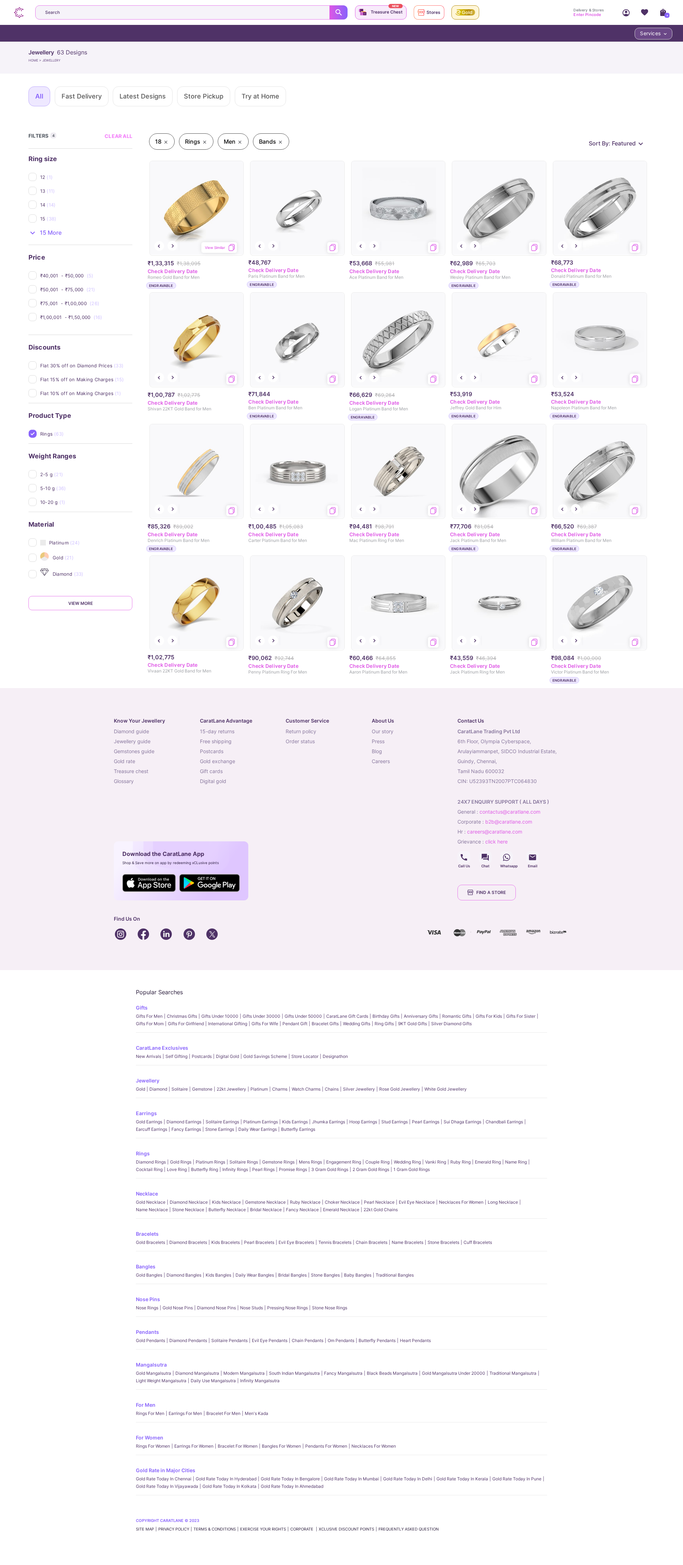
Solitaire (179, 1089)
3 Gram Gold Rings (329, 1169)
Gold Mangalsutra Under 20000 (453, 1373)
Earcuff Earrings (151, 1129)
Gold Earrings (149, 1121)
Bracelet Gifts (325, 1023)
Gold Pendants (150, 1340)
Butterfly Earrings (298, 1129)
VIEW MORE (80, 603)
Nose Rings (147, 1307)
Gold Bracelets (150, 1242)
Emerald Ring (488, 1162)
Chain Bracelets (371, 1242)
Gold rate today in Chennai (163, 1478)
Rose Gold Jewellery (399, 1089)
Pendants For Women (326, 1446)
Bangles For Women (281, 1446)
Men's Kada (256, 1413)
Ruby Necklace (305, 1202)
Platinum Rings (210, 1162)
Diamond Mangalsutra (197, 1373)
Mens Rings (310, 1162)
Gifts (142, 1008)
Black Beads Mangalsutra (392, 1373)
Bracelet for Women (238, 1446)
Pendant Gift (294, 1023)
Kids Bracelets (225, 1242)
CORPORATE (302, 1529)
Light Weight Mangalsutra (161, 1380)
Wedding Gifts (356, 1023)
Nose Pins (148, 1299)
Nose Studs (251, 1307)
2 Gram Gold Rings (371, 1169)
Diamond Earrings (183, 1121)
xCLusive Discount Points (346, 1529)
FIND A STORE (491, 892)
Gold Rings (180, 1162)
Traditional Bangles (395, 1275)
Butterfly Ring (204, 1169)
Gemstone (202, 1089)
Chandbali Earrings (504, 1121)
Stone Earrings (219, 1129)
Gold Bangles (149, 1275)
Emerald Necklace (341, 1209)
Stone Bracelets (443, 1242)
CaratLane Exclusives (162, 1048)
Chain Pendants (307, 1340)
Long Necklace (503, 1202)
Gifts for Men (149, 1016)
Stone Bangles (325, 1275)
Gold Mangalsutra (153, 1373)
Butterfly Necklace (227, 1209)
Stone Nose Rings (329, 1307)
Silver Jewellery (359, 1089)
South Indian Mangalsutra (294, 1373)
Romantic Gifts (456, 1016)
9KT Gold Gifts (412, 1023)
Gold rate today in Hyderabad (226, 1478)
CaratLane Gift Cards (347, 1016)
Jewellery (147, 1080)
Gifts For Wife (265, 1023)
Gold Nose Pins (178, 1307)
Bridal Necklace (266, 1209)
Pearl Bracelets (259, 1242)
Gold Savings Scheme (265, 1056)
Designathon (335, 1056)
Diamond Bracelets (188, 1242)
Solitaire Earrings (222, 1121)
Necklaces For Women (461, 1202)
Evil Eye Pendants (269, 1340)
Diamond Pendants (188, 1340)
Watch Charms (306, 1089)
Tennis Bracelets (334, 1242)
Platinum (259, 1089)
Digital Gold (227, 1056)
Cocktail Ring (149, 1169)
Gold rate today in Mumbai (351, 1478)
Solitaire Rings (243, 1162)
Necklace (147, 1194)
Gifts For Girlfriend (186, 1023)
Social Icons (463, 857)
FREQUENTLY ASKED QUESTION (408, 1529)
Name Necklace (152, 1209)
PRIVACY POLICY (173, 1529)
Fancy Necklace (302, 1209)
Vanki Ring (435, 1162)
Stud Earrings (394, 1121)
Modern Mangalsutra (244, 1373)
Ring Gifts (384, 1023)
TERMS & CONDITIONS (215, 1529)
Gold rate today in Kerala (462, 1478)
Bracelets (147, 1234)
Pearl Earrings (425, 1121)
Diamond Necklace (189, 1202)
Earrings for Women (193, 1446)
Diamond (158, 1089)
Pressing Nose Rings (287, 1307)
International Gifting (227, 1023)
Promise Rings (293, 1169)
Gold (140, 1089)
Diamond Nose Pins (216, 1307)
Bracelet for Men (223, 1413)
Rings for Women (153, 1446)
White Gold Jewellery (445, 1089)
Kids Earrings (295, 1121)
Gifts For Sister (520, 1016)
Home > (35, 60)
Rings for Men (150, 1413)
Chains (332, 1089)
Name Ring (516, 1162)
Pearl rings (263, 1169)
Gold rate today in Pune (516, 1478)
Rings (143, 1153)
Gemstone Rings (278, 1162)
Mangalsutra (151, 1365)
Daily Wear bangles (254, 1275)
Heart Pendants (415, 1340)
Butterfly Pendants (377, 1340)
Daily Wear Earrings (257, 1129)
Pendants (147, 1332)
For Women (149, 1437)
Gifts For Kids (489, 1016)
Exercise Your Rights (263, 1529)
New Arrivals (148, 1056)
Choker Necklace (342, 1202)
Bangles (145, 1266)
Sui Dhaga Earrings (462, 1121)
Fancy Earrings (186, 1129)
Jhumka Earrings (328, 1121)
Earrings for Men (185, 1413)
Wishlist (644, 12)
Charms (279, 1089)
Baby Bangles (357, 1275)
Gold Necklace (150, 1202)
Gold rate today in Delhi (407, 1478)
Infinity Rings (235, 1169)
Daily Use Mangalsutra (213, 1380)
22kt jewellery (231, 1089)
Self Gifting (176, 1056)
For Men (145, 1405)
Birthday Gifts (385, 1016)
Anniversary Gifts (421, 1016)
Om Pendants (341, 1340)
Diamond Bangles (183, 1275)
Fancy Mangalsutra (343, 1373)
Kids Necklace (226, 1202)
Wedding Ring (407, 1162)
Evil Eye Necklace (417, 1202)
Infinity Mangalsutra (260, 1380)
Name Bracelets (407, 1242)
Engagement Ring (343, 1162)
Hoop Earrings (363, 1121)
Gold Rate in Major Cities (165, 1470)
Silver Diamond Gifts (451, 1023)
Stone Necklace (188, 1209)
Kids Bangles (218, 1275)
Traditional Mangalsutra (512, 1373)
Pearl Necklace (379, 1202)
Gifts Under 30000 (261, 1016)
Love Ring (177, 1169)
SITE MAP (145, 1529)
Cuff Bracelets (478, 1242)
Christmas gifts (182, 1016)
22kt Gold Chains (381, 1209)
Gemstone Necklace (265, 1202)
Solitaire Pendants (229, 1340)
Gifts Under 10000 (219, 1016)
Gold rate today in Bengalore (290, 1478)
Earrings (146, 1113)
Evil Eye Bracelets (296, 1242)
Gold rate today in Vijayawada (167, 1486)
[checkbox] (86, 177)
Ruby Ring (460, 1162)
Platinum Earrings (260, 1121)
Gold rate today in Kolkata (229, 1486)
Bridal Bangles (292, 1275)
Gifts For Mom (150, 1023)
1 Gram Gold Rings (411, 1169)
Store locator (304, 1056)
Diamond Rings (151, 1162)
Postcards (202, 1056)
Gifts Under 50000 (303, 1016)
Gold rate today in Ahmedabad (292, 1486)
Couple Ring (377, 1162)
